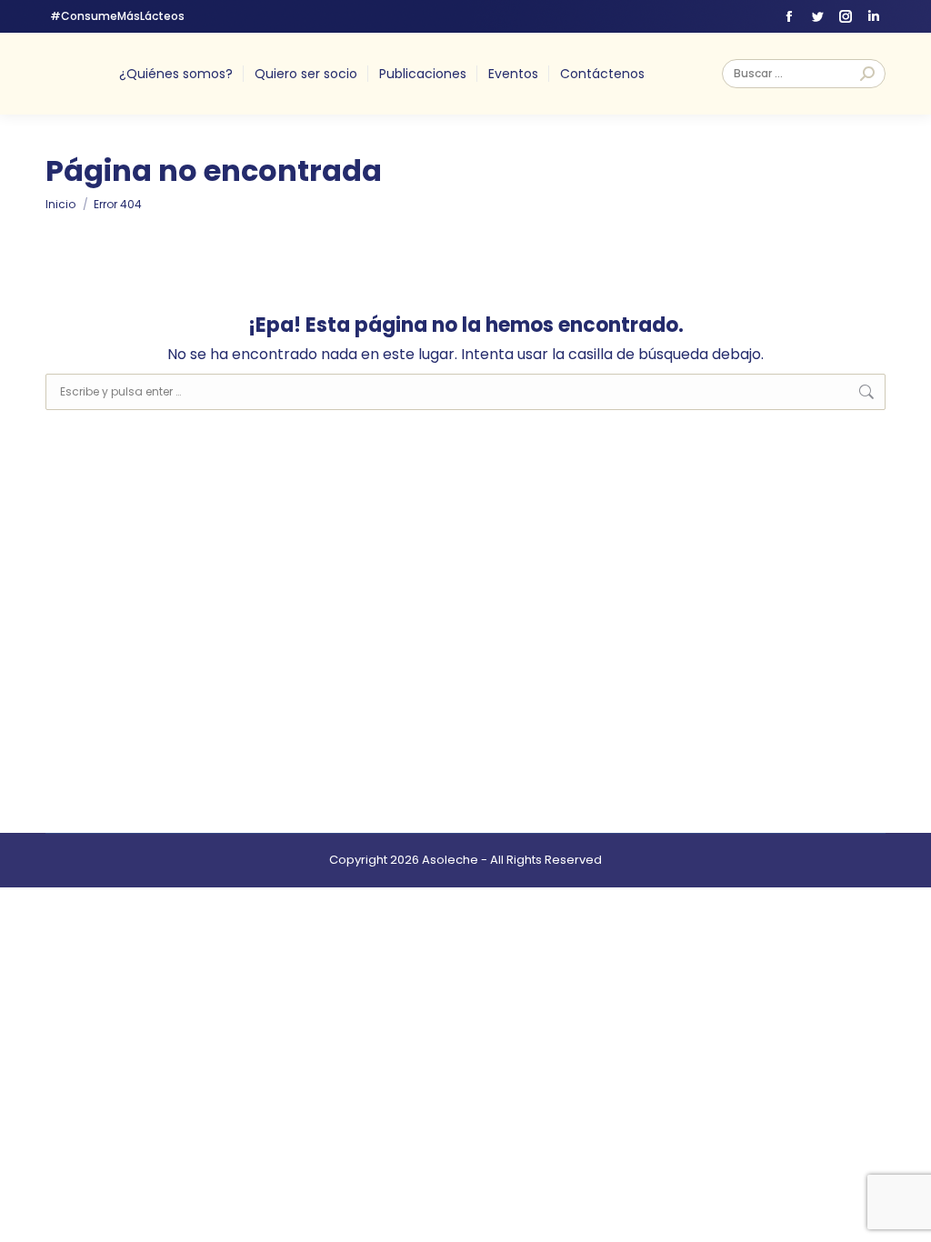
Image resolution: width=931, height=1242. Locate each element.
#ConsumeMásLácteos (117, 16)
